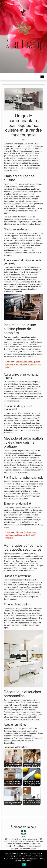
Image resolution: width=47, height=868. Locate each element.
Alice (23, 836)
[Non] (44, 859)
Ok (24, 864)
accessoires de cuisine (15, 381)
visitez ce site (34, 219)
